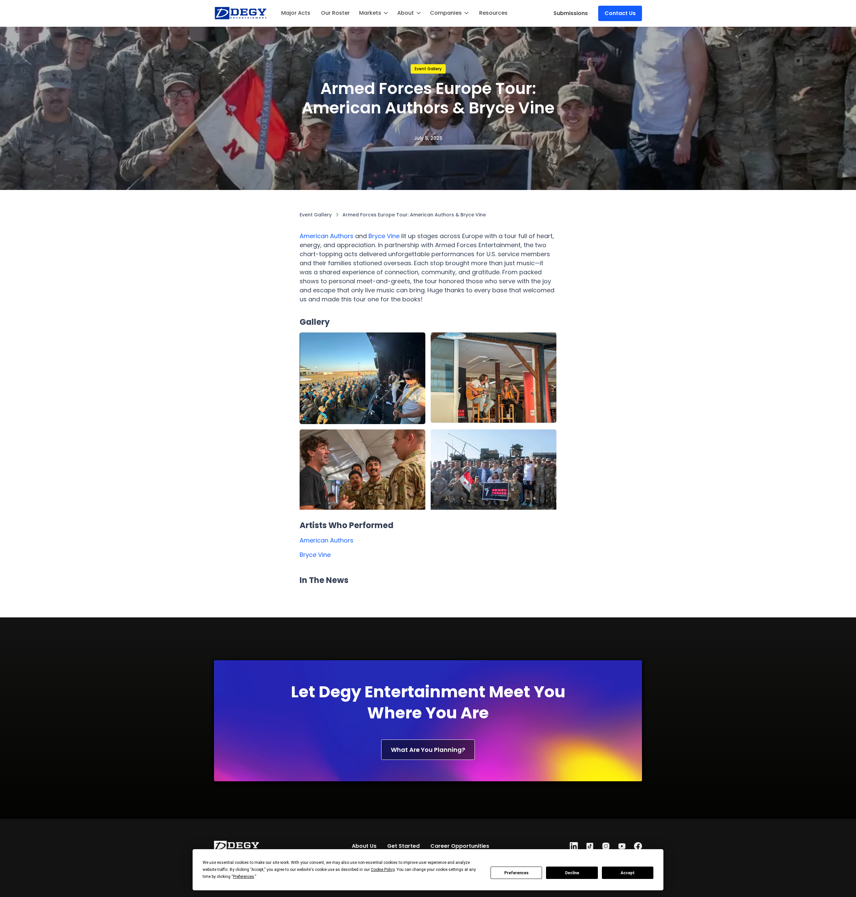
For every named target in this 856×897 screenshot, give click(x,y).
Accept (628, 873)
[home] (241, 13)
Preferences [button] (243, 876)
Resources (493, 13)
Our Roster (335, 13)
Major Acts (295, 13)
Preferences (516, 873)
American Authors (326, 236)
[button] (374, 13)
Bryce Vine (384, 236)
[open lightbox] (362, 378)
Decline (572, 873)
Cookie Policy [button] (383, 869)
